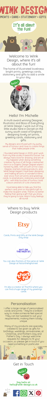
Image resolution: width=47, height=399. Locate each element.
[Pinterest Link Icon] (38, 393)
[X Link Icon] (31, 393)
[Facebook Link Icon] (16, 393)
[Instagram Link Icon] (23, 393)
